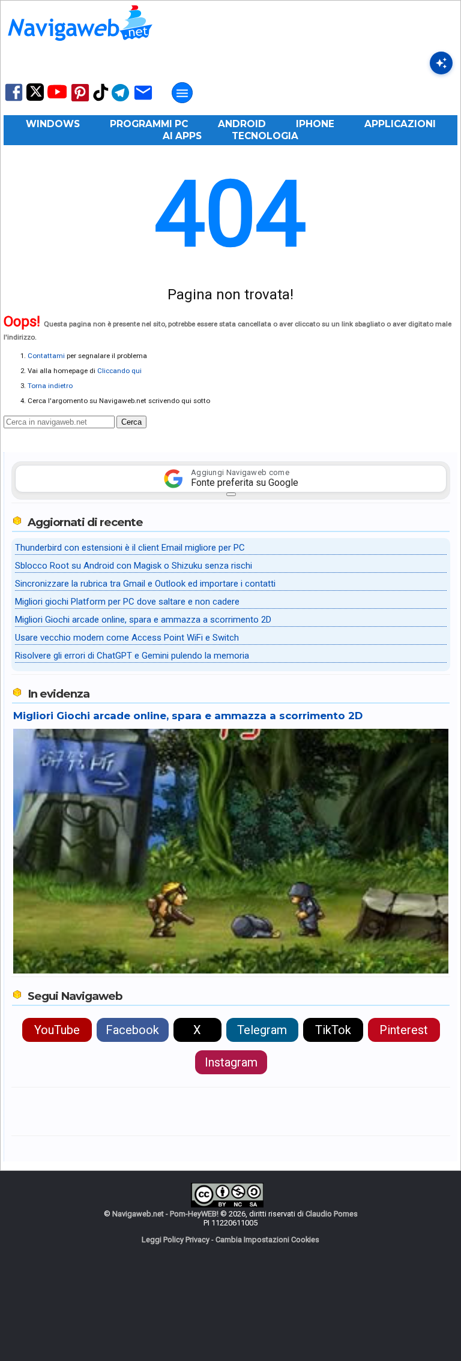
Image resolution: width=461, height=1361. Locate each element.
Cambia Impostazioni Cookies (267, 1239)
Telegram (262, 1030)
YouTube (57, 1030)
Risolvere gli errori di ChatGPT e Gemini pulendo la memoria (132, 655)
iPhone (315, 124)
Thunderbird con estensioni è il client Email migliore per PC (130, 547)
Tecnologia (265, 136)
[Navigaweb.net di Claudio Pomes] (79, 46)
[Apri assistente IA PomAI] (441, 63)
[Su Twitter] (35, 98)
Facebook (132, 1030)
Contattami (46, 355)
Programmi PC (149, 124)
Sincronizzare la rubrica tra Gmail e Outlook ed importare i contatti (145, 583)
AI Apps (182, 136)
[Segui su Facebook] (14, 99)
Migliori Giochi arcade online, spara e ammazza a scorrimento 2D (143, 619)
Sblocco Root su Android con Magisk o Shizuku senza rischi (133, 565)
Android (242, 124)
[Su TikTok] (101, 99)
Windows (53, 124)
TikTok (333, 1030)
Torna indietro (50, 385)
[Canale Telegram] (120, 100)
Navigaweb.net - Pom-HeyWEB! (165, 1213)
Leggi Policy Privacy (175, 1239)
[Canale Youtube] (57, 95)
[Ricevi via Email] (143, 100)
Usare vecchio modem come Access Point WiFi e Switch (127, 637)
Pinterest (403, 1030)
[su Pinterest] (80, 100)
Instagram (231, 1062)
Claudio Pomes (332, 1213)
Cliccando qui (119, 370)
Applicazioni (400, 124)
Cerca (131, 421)
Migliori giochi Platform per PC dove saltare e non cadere (127, 601)
